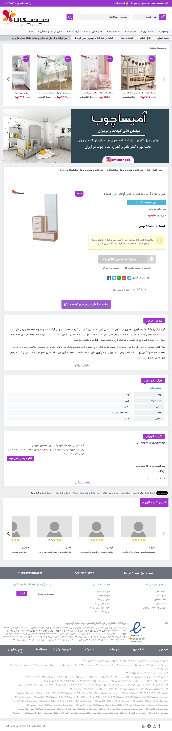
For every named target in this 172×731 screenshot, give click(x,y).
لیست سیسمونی (73, 664)
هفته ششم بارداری (143, 696)
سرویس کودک (116, 680)
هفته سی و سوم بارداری (50, 709)
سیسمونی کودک (161, 668)
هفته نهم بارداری (92, 696)
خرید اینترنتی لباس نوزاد (109, 688)
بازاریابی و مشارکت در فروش (154, 607)
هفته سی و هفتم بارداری (112, 713)
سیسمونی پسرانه (88, 664)
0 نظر (128, 290)
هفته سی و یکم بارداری (92, 709)
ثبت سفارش (161, 603)
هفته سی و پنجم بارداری (157, 713)
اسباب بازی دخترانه (134, 672)
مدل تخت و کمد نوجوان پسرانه (86, 492)
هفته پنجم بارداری (160, 696)
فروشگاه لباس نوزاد (110, 684)
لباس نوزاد (110, 633)
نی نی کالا (86, 660)
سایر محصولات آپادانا (146, 202)
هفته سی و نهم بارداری (68, 713)
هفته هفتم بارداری (126, 696)
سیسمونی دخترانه (103, 664)
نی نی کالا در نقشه (102, 611)
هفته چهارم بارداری (25, 692)
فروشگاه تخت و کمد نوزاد (90, 684)
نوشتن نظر (117, 290)
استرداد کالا (161, 595)
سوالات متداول (160, 599)
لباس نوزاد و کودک (62, 649)
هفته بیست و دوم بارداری (156, 705)
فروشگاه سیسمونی (127, 684)
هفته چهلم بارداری (49, 713)
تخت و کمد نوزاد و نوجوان (53, 680)
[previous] (163, 79)
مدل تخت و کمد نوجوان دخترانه (116, 492)
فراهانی (110, 547)
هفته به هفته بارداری (110, 692)
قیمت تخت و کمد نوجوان (41, 492)
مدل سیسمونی (29, 664)
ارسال (22, 594)
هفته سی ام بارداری (111, 709)
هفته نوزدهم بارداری (64, 700)
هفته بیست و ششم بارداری (61, 705)
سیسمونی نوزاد (153, 664)
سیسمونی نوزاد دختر (120, 664)
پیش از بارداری (34, 713)
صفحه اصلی (161, 591)
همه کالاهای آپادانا (154, 170)
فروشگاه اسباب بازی (70, 684)
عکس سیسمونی (43, 664)
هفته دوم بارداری (57, 692)
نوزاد (145, 660)
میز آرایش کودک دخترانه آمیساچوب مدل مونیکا (96, 92)
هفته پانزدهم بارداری (139, 700)
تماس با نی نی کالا (102, 603)
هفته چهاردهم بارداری (158, 700)
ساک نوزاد (127, 660)
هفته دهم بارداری (76, 696)
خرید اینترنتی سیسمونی (28, 684)
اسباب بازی (84, 630)
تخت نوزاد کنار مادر (84, 680)
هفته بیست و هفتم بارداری (36, 705)
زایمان (17, 713)
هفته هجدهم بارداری (82, 700)
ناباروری (24, 713)
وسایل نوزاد (137, 660)
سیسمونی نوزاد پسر (138, 664)
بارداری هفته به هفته (153, 692)
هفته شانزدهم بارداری (120, 700)
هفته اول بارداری (73, 692)
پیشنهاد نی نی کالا (160, 660)
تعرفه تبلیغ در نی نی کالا (100, 607)
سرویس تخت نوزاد (101, 680)
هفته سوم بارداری (42, 692)
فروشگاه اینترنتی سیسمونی (147, 684)
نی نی (150, 660)
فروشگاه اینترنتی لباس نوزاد (131, 688)
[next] (8, 79)
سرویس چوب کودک (49, 676)
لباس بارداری (95, 630)
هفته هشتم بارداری (108, 696)
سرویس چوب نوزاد (67, 676)
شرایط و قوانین (103, 591)
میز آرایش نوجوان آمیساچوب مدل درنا (54, 92)
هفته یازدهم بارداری (59, 696)
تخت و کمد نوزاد (63, 630)
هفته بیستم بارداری (45, 700)
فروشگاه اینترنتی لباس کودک (156, 688)
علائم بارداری (137, 692)
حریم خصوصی (103, 595)
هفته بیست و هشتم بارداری (155, 709)
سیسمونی (106, 630)
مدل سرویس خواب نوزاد (133, 680)
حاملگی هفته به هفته (91, 692)
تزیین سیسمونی (57, 664)
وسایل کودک (95, 660)
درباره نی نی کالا (103, 599)
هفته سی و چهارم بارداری (28, 709)
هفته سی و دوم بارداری (71, 709)
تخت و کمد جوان (62, 492)
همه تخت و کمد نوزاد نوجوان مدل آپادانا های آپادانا (81, 170)
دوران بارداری (125, 692)
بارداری (165, 692)
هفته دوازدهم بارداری (40, 696)
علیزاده (152, 547)
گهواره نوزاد (70, 680)
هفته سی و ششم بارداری (135, 713)
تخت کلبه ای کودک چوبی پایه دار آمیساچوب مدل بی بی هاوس (138, 92)
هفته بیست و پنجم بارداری (85, 705)
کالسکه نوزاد (117, 660)
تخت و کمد (89, 649)
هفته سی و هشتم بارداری (89, 713)
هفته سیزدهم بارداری (21, 696)
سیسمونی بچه (16, 664)
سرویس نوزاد (81, 676)
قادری (68, 547)
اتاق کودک (13, 630)
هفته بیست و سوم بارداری (133, 705)
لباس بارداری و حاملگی (15, 651)
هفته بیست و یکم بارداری (25, 700)
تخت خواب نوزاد (33, 676)
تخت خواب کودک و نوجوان (156, 680)
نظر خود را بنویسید (20, 458)
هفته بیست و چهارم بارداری (109, 705)
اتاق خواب (114, 649)
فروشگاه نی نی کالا (20, 725)
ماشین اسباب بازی (150, 672)
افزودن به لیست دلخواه (139, 268)
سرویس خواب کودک (28, 630)
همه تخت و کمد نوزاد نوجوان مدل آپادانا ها (125, 170)
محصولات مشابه (158, 48)
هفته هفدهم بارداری (101, 700)
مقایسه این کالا (113, 268)
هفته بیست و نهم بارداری (131, 709)
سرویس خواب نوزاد (46, 630)
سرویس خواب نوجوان (97, 676)
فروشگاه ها (41, 649)
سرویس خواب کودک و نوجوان (155, 676)
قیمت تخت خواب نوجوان (144, 492)
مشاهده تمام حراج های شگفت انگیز (86, 304)
